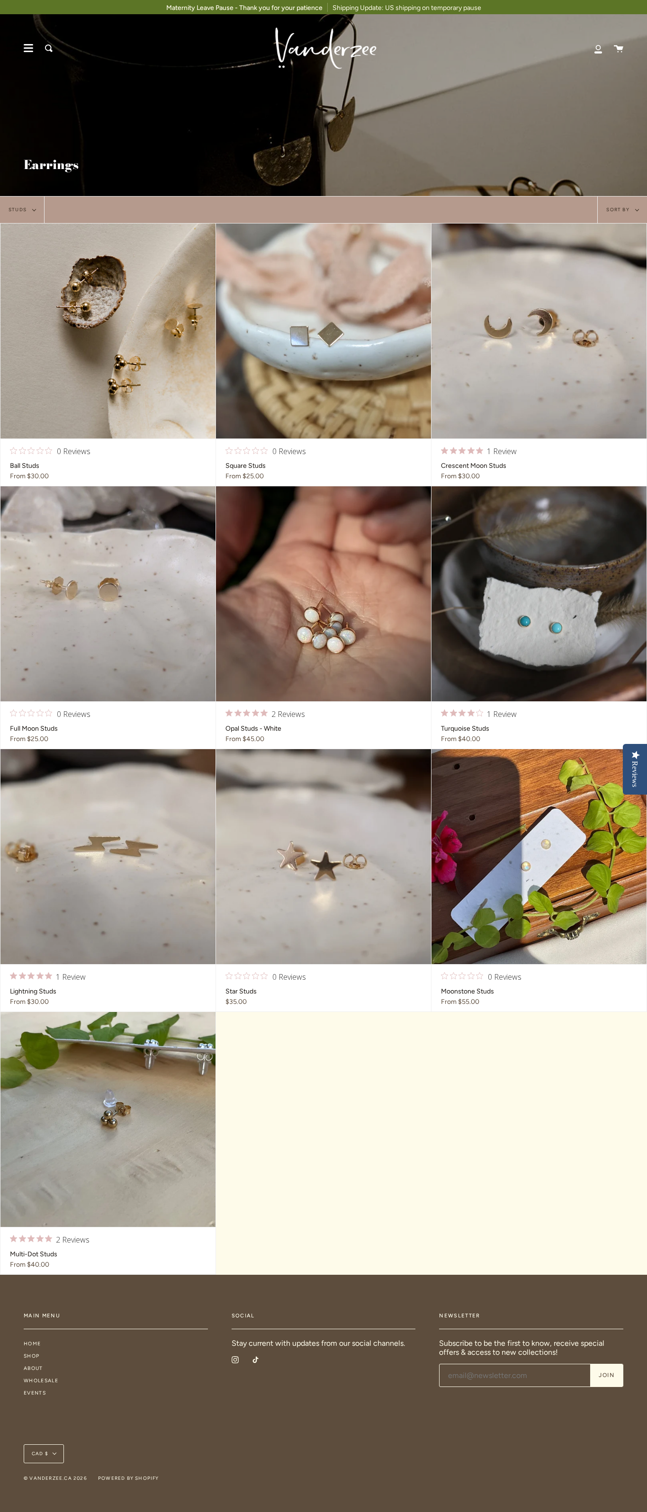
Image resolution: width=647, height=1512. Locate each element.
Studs (18, 209)
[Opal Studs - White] (323, 593)
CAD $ (40, 1453)
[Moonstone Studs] (539, 856)
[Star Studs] (323, 856)
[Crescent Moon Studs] (539, 331)
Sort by (618, 209)
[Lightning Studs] (108, 856)
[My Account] (598, 48)
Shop (31, 1356)
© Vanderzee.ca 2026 (55, 1478)
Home (32, 1344)
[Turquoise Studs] (539, 593)
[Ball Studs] (108, 331)
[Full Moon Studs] (108, 593)
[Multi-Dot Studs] (108, 1119)
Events (35, 1393)
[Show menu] (28, 48)
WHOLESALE (41, 1381)
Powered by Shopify (128, 1478)
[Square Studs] (323, 331)
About (33, 1368)
